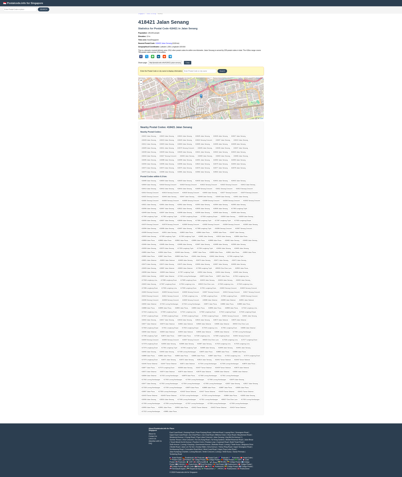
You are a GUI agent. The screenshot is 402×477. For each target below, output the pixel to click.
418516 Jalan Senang (166, 399)
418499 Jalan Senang (149, 212)
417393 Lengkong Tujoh (185, 248)
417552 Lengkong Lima (241, 276)
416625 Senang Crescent (150, 196)
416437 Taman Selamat (204, 367)
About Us (152, 434)
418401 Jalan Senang (249, 316)
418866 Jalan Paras (198, 240)
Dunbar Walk (201, 447)
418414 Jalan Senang (149, 188)
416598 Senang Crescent (170, 300)
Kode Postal (176, 458)
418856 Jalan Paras (240, 236)
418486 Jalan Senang (184, 244)
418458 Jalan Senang (238, 264)
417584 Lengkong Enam (229, 296)
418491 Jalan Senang (243, 348)
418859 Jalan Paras (216, 252)
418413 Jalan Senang (248, 184)
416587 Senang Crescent (243, 228)
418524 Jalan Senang (149, 276)
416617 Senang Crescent (251, 292)
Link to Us (152, 439)
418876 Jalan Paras (248, 363)
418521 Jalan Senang (149, 204)
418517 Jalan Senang (250, 383)
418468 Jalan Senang (182, 252)
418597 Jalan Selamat (166, 276)
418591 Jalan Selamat (246, 300)
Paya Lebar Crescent (204, 437)
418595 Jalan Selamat (203, 332)
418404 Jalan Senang (184, 144)
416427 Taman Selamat (207, 391)
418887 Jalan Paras (225, 387)
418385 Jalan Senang (166, 228)
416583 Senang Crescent (170, 200)
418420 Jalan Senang (184, 140)
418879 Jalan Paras (192, 387)
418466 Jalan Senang (240, 156)
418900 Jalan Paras (148, 407)
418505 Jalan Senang (202, 208)
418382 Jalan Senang (202, 172)
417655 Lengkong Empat (242, 220)
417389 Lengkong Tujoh (167, 236)
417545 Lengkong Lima (190, 296)
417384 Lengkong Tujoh (150, 216)
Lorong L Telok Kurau (223, 452)
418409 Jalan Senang (149, 148)
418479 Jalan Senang (220, 164)
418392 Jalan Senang (220, 160)
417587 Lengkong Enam (167, 284)
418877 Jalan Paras (148, 367)
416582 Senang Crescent (210, 224)
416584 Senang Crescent (231, 224)
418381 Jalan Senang (184, 172)
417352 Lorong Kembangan (168, 383)
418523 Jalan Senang (202, 164)
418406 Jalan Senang (220, 144)
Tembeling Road (176, 454)
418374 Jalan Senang (166, 168)
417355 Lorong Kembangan (151, 403)
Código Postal (200, 460)
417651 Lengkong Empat (170, 328)
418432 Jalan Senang (238, 181)
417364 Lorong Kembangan (195, 379)
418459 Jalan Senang (149, 268)
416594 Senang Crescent (249, 296)
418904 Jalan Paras (164, 252)
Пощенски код (194, 469)
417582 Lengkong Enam (207, 312)
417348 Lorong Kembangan (186, 399)
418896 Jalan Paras (214, 308)
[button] (201, 96)
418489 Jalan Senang (207, 348)
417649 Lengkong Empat (190, 316)
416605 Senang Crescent (170, 292)
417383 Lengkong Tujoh (239, 208)
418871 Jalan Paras (223, 276)
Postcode (200, 458)
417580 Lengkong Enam (221, 336)
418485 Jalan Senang (166, 244)
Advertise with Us (155, 441)
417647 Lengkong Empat (150, 316)
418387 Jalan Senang (204, 344)
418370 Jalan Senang (166, 248)
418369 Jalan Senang (149, 248)
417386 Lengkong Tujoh (203, 220)
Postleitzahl (189, 458)
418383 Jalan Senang (250, 224)
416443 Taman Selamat (242, 359)
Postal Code (212, 458)
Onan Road (231, 435)
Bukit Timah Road (236, 442)
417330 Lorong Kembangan (173, 387)
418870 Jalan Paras (206, 276)
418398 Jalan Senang (184, 212)
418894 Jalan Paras (198, 308)
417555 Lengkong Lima (169, 288)
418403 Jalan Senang (166, 144)
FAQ (150, 443)
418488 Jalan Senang (220, 244)
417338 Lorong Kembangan (186, 352)
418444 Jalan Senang (149, 156)
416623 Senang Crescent (228, 184)
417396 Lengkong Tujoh (235, 256)
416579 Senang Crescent (249, 192)
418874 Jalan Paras (184, 336)
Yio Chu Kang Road (202, 440)
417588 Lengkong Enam (169, 280)
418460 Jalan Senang (205, 156)
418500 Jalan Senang (228, 216)
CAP (190, 462)
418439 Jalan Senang (166, 152)
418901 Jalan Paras (164, 407)
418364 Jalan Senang (220, 204)
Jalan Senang (219, 437)
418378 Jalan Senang (238, 168)
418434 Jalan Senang (225, 280)
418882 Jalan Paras (227, 304)
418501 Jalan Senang (169, 232)
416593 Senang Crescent (150, 340)
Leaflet (261, 118)
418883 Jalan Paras (222, 352)
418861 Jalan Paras (232, 252)
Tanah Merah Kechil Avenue (181, 442)
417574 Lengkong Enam (252, 356)
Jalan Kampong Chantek (179, 452)
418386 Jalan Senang (186, 344)
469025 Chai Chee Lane (210, 340)
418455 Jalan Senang (240, 272)
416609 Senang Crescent (203, 188)
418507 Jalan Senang (166, 220)
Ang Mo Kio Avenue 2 (233, 437)
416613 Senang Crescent (244, 188)
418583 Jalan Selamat (203, 324)
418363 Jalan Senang (202, 204)
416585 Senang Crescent (190, 200)
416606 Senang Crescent (190, 292)
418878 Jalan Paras (188, 375)
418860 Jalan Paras (164, 240)
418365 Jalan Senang (238, 204)
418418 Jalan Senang (184, 320)
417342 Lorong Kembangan (169, 304)
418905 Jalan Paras (219, 232)
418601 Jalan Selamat (149, 260)
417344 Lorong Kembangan (191, 304)
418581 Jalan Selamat (185, 324)
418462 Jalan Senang (216, 256)
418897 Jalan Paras (214, 356)
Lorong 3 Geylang (187, 444)
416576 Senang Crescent (150, 224)
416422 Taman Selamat (199, 407)
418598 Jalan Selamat (149, 272)
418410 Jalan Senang (240, 140)
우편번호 (181, 464)
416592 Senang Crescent (251, 200)
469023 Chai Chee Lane (206, 284)
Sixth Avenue (174, 444)
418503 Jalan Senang (166, 181)
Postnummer (209, 469)
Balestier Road (217, 444)
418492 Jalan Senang (149, 352)
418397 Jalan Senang (166, 212)
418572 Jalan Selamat (149, 371)
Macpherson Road (244, 435)
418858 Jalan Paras (148, 240)
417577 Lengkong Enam (249, 340)
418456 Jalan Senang (202, 264)
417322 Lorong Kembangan (151, 411)
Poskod (188, 460)
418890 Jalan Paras (164, 308)
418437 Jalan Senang (240, 148)
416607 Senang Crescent (210, 292)
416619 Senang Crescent (150, 296)
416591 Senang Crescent (241, 336)
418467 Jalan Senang (237, 232)
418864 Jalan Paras (203, 232)
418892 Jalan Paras (181, 308)
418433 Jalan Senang (207, 280)
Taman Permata (238, 452)
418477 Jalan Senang (149, 383)
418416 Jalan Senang (184, 188)
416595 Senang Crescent (170, 340)
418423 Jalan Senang (166, 136)
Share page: (142, 63)
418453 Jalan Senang (149, 284)
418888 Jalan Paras (148, 308)
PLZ (209, 466)
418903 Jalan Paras (241, 268)
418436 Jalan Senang (222, 148)
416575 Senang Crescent (185, 148)
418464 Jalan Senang (223, 248)
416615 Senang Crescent (231, 292)
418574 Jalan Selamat (167, 371)
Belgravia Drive (247, 444)
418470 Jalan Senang (203, 260)
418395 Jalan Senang (166, 164)
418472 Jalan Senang (239, 260)
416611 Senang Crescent (224, 188)
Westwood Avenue (177, 437)
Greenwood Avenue (203, 444)
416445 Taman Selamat (149, 363)
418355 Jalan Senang (247, 395)
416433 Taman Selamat (149, 395)
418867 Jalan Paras (164, 256)
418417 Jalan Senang (166, 320)
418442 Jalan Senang (220, 152)
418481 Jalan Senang (205, 236)
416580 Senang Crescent (190, 224)
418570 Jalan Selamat (241, 367)
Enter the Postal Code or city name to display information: (161, 71)
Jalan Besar (248, 440)
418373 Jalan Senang (149, 168)
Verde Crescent (208, 452)
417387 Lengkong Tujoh (223, 220)
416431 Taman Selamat (245, 391)
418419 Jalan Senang (166, 140)
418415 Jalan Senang (166, 188)
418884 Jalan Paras (230, 395)
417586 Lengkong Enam (150, 288)
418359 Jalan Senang (246, 216)
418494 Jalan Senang (238, 164)
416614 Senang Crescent (150, 192)
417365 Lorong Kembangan (212, 383)
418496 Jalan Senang (238, 212)
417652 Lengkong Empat (210, 316)
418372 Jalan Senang (186, 359)
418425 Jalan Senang (202, 136)
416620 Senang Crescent (188, 184)
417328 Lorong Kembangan (151, 387)
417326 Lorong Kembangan (211, 395)
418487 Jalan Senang (202, 244)
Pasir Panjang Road (203, 432)
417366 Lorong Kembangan (216, 379)
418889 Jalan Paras (148, 356)
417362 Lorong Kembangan (151, 379)
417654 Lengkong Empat (188, 216)
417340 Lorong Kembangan (242, 332)
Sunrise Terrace (175, 440)
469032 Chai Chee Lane (241, 324)
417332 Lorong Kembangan (169, 375)
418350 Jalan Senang (168, 344)
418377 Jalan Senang (220, 168)
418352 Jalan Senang (204, 272)
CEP (239, 460)
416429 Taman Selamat (226, 391)
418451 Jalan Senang (240, 196)
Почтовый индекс (179, 469)
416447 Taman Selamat (169, 363)
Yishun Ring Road (225, 447)
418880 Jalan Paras (208, 387)
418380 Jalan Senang (166, 172)
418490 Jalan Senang (225, 348)
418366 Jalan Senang (149, 208)
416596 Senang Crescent (150, 300)
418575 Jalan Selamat (238, 320)
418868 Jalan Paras (214, 240)
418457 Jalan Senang (220, 264)
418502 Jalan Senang (220, 172)
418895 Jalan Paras (198, 356)
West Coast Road (209, 449)
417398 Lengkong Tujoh (204, 268)
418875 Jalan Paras (206, 352)
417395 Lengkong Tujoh (150, 336)
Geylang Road (189, 432)
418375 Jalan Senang (184, 168)
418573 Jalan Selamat (220, 320)
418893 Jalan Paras (181, 356)
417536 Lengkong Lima (230, 340)
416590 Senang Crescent (231, 200)
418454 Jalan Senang (222, 272)
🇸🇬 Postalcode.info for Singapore (23, 3)
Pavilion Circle (198, 442)
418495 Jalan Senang (149, 160)
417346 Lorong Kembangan (187, 276)
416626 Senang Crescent (190, 192)
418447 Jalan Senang (187, 196)
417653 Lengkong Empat (190, 328)
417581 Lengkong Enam (229, 328)
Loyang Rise (229, 432)
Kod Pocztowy (206, 464)
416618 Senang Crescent (167, 184)
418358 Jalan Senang (185, 367)
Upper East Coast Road (178, 435)
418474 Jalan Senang (166, 264)
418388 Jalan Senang (166, 160)
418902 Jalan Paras (181, 407)
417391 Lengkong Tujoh (169, 348)
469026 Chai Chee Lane (223, 268)
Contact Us (153, 436)
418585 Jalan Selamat (221, 324)
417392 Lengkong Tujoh (189, 348)
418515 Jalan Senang (202, 320)
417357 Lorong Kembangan (195, 403)
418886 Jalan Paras (239, 352)
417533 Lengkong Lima (223, 344)
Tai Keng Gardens (217, 440)
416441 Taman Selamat (223, 359)
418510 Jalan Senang (223, 236)
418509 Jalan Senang (149, 236)
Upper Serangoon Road (242, 447)
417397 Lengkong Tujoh (186, 272)
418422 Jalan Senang (163, 43)
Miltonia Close (220, 435)
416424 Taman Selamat (238, 407)
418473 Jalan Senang (149, 264)
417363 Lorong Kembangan (173, 379)
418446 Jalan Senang (169, 196)
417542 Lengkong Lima (249, 308)
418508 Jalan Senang (184, 220)
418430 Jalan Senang (202, 181)
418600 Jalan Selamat (185, 268)
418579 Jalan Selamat (167, 324)
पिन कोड (223, 462)
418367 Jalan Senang (166, 208)
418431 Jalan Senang (220, 181)
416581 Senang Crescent (150, 200)
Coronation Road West (193, 449)
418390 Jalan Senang (184, 160)
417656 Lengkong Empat (209, 216)
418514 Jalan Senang (204, 359)
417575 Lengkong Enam (150, 359)
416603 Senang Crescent (248, 288)
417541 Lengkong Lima (188, 312)
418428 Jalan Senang (149, 140)
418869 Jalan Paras (181, 256)
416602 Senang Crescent (228, 288)
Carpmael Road (223, 442)
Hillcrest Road (218, 432)
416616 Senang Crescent (170, 192)
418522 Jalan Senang (184, 208)
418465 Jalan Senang (241, 248)
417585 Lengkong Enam (209, 296)
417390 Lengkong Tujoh (187, 236)
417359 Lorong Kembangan (238, 403)
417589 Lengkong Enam (188, 280)
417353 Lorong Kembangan (250, 399)
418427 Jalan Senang (238, 136)
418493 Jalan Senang (166, 352)
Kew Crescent (188, 440)
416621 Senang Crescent (170, 296)
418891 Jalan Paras (164, 356)
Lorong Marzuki (195, 452)
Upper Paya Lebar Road (227, 449)
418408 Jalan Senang (238, 144)
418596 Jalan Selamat (221, 332)
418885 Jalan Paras (243, 304)
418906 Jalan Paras (242, 387)
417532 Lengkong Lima (232, 356)
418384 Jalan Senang (149, 228)
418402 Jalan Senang (149, 320)
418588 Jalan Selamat (209, 300)
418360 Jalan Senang (149, 220)
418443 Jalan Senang (238, 152)
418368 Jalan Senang (238, 244)
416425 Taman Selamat (188, 391)
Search (222, 71)
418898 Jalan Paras (231, 308)
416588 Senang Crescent (210, 200)
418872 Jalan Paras (210, 304)
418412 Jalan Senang (149, 144)
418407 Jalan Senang (223, 140)
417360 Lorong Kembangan (207, 375)
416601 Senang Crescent (230, 316)
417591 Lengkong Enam (208, 288)
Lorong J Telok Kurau (232, 444)
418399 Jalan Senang (202, 212)
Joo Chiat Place (195, 435)
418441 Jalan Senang (202, 152)
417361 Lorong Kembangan (229, 375)
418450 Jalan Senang (209, 192)
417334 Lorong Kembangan (207, 363)
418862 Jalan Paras (181, 240)
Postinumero (232, 464)
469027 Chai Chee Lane (229, 399)
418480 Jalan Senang (149, 181)
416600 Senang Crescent (190, 300)
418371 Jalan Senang (168, 359)
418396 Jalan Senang (184, 164)
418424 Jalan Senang (184, 136)
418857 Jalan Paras (199, 252)
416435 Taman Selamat (169, 395)
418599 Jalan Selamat (167, 272)
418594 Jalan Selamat (185, 332)
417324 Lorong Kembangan (189, 395)
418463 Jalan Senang (223, 156)
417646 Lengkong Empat (247, 312)
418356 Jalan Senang (149, 399)
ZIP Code (190, 466)
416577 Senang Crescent (228, 192)
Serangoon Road (241, 432)
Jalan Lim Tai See (188, 447)
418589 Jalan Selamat (228, 300)
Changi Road (190, 437)
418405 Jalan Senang (202, 144)
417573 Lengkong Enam (166, 367)
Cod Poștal (219, 464)
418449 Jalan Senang (223, 196)
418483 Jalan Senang (250, 240)
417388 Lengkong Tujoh (203, 228)
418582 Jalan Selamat (240, 371)
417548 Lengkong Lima (225, 284)
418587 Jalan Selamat (166, 268)
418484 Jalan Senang (149, 244)
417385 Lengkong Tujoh (169, 216)
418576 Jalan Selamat (185, 371)
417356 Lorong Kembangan (173, 403)
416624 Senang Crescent (203, 140)
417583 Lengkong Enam (169, 312)
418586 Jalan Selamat (248, 328)
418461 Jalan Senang (198, 256)
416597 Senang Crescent (190, 340)
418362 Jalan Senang (184, 204)
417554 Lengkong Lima (187, 284)
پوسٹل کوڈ (213, 462)
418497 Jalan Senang (184, 228)
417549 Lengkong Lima (245, 284)
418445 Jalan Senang (187, 156)
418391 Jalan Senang (202, 160)
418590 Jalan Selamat (149, 332)
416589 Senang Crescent (150, 232)
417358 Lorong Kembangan (216, 403)
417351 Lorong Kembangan (208, 399)
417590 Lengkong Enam (188, 288)
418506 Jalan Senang (220, 208)
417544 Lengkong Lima (149, 312)
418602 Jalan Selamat (167, 260)
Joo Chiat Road (208, 435)
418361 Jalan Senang (166, 204)
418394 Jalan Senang (149, 164)
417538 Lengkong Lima (202, 336)
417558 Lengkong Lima (149, 280)
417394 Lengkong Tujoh (205, 248)
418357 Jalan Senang (232, 383)
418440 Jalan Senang (184, 152)
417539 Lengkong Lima (210, 328)
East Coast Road (176, 432)
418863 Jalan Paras (249, 252)
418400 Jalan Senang (220, 212)
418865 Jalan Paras (148, 256)
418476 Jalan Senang (236, 379)
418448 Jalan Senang (205, 196)
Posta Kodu (193, 464)
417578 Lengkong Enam (150, 344)
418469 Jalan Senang (185, 260)
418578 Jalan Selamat (203, 371)
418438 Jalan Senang (149, 152)
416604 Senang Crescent (150, 292)
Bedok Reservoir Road (234, 440)
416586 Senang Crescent (223, 228)
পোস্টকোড (220, 469)
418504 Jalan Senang (149, 184)
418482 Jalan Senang (232, 240)
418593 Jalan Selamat (167, 332)
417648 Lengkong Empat (170, 316)
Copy (188, 63)
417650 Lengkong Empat (150, 328)
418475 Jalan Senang (184, 264)
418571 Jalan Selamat (187, 363)
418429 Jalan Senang (184, 181)
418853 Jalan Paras (186, 232)
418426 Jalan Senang (220, 136)
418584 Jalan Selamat (149, 375)
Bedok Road (175, 447)
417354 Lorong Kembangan (190, 383)
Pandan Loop (210, 442)
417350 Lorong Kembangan (167, 391)
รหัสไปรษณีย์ (201, 462)
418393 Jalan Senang (238, 160)
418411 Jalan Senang (166, 148)
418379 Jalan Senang (149, 172)
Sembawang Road (177, 449)
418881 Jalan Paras (170, 411)
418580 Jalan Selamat (221, 371)
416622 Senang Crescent (208, 184)
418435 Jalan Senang (205, 148)
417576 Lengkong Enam (150, 348)
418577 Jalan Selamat (149, 324)
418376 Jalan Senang (202, 168)
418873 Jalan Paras (167, 336)
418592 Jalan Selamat (149, 304)
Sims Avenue (212, 447)
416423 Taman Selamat (218, 407)
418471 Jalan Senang (221, 260)
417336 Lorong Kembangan (229, 363)
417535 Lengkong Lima (242, 344)
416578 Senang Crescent (170, 224)
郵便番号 (200, 466)
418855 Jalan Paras (148, 252)
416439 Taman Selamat (223, 367)
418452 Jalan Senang (243, 280)
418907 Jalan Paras (148, 391)
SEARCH (43, 9)
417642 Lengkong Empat (227, 312)
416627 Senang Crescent (167, 156)
